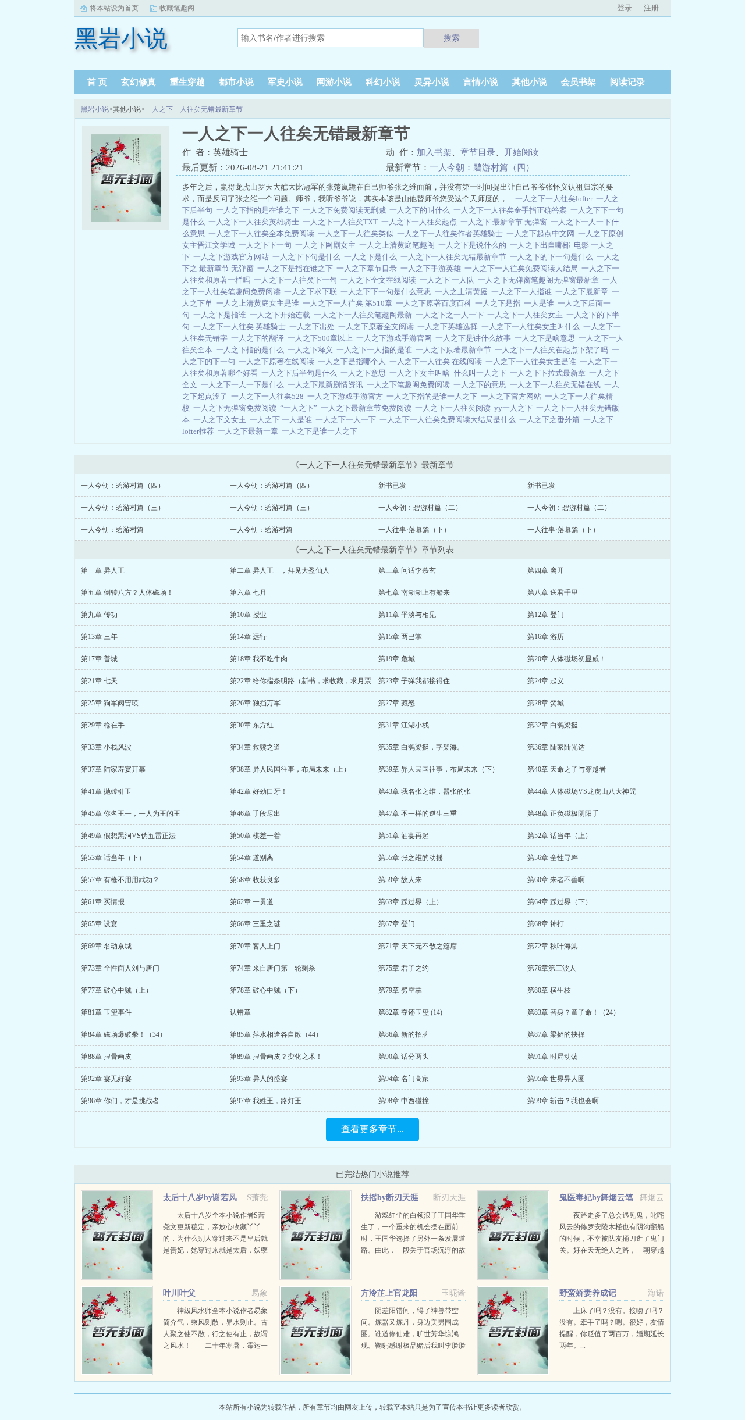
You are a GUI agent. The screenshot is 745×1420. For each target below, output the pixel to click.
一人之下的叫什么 (421, 210)
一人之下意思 (364, 373)
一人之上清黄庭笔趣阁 (398, 245)
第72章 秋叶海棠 (552, 946)
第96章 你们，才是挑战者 (120, 1101)
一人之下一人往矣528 (269, 396)
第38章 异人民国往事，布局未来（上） (290, 769)
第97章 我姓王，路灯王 (265, 1101)
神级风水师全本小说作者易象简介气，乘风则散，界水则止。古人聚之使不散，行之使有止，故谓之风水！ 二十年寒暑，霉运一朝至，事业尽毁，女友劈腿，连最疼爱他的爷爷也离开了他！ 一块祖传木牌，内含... (215, 1346)
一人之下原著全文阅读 (377, 326)
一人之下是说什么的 (474, 245)
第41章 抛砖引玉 (106, 791)
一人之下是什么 (372, 256)
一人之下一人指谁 (523, 291)
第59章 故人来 (400, 880)
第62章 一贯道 (252, 902)
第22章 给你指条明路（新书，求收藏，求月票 (300, 681)
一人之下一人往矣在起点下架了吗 (553, 349)
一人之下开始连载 (282, 315)
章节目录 (477, 152)
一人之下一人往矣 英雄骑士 (241, 326)
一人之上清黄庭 (463, 291)
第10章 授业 (248, 615)
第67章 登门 (396, 924)
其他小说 (529, 82)
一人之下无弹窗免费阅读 (236, 408)
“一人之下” (300, 408)
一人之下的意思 (481, 384)
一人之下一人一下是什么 (244, 384)
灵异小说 (431, 82)
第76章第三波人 (551, 968)
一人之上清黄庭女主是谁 (259, 303)
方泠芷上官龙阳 (389, 1293)
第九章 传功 (99, 615)
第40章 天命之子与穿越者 (566, 769)
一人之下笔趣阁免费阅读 (410, 384)
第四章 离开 (545, 570)
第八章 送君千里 (552, 592)
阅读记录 (627, 82)
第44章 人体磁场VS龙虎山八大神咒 (581, 791)
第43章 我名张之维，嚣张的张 (424, 791)
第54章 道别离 (252, 858)
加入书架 (434, 152)
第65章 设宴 (99, 924)
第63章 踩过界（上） (410, 902)
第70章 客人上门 (255, 946)
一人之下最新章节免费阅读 (368, 408)
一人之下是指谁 (221, 315)
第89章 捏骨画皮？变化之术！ (276, 1056)
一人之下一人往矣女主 (526, 315)
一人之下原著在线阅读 (278, 361)
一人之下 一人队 (449, 280)
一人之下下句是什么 (308, 256)
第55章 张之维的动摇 (410, 858)
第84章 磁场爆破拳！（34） (123, 1034)
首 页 (97, 82)
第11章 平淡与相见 (407, 615)
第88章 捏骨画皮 (106, 1056)
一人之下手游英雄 (432, 268)
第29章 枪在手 (103, 725)
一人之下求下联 (312, 291)
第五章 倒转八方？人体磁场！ (127, 592)
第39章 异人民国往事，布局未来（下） (438, 769)
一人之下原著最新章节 (455, 349)
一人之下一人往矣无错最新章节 (194, 109)
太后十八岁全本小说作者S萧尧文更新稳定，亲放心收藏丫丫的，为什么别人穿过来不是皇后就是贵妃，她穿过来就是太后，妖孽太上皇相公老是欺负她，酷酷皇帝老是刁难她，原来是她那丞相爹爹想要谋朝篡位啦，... (215, 1250)
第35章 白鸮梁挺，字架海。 (421, 747)
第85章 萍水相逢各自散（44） (276, 1034)
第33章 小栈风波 (106, 747)
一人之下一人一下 (347, 419)
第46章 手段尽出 (255, 813)
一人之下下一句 (267, 245)
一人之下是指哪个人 (353, 361)
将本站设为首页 (114, 8)
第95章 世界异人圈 (556, 1079)
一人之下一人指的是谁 (376, 349)
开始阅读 (521, 152)
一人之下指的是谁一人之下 (433, 396)
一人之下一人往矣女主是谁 (532, 361)
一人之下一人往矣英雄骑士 (255, 221)
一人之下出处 (313, 326)
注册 (651, 7)
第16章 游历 (545, 637)
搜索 (452, 37)
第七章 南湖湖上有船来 (414, 592)
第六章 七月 (248, 592)
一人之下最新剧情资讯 (327, 384)
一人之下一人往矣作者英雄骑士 (451, 233)
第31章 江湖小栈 (403, 725)
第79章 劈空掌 (400, 990)
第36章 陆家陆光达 (556, 747)
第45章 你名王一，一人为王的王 (130, 813)
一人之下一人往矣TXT (342, 221)
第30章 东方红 (252, 725)
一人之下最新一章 (250, 431)
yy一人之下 (515, 408)
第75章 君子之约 (403, 968)
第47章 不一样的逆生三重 (417, 813)
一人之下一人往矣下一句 (297, 280)
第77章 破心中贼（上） (116, 990)
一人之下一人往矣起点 (420, 221)
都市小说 (236, 82)
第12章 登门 (545, 615)
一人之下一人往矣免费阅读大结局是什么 (449, 419)
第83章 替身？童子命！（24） (573, 1012)
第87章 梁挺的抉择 (556, 1034)
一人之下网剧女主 (327, 245)
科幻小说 (383, 82)
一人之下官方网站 (513, 396)
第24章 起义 (545, 681)
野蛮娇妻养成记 (587, 1293)
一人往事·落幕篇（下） (414, 530)
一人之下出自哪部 (542, 245)
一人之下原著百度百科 (435, 303)
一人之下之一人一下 (451, 315)
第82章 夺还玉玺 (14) (410, 1012)
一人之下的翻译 (259, 338)
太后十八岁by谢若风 (200, 1197)
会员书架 (578, 82)
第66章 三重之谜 (255, 924)
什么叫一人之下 (481, 373)
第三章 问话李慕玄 (407, 570)
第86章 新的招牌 (403, 1034)
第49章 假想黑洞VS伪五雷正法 (128, 836)
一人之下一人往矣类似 (357, 233)
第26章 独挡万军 (255, 703)
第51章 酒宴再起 (403, 836)
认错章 (240, 1012)
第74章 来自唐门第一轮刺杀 (272, 968)
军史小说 (285, 82)
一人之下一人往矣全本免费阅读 (263, 233)
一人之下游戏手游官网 (395, 338)
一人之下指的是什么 (252, 349)
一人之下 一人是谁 (282, 419)
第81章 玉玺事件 (106, 1012)
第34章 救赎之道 (255, 747)
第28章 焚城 (545, 703)
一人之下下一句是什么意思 (387, 291)
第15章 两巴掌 (400, 637)
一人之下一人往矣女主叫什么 (532, 326)
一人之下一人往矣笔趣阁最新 (365, 315)
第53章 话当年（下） (113, 858)
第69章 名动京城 (106, 946)
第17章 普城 (99, 659)
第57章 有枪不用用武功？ (120, 880)
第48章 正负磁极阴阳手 (563, 813)
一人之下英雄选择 (449, 326)
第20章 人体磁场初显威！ (566, 659)
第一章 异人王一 (106, 570)
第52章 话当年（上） (559, 836)
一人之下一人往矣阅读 (454, 408)
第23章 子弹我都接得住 (414, 681)
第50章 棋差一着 (255, 836)
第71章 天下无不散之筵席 (417, 946)
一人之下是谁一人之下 (321, 431)
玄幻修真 (138, 82)
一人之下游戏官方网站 (232, 256)
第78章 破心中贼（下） (265, 990)
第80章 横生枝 (549, 990)
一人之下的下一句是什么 (553, 256)
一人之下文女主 (221, 419)
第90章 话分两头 (403, 1056)
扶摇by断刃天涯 (389, 1197)
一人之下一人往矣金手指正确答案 (511, 210)
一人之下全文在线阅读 (380, 280)
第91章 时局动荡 (552, 1056)
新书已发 (392, 485)
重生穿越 (187, 82)
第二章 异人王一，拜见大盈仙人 (279, 570)
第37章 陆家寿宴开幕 (113, 769)
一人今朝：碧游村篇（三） (123, 508)
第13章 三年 (99, 637)
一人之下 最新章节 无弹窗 (505, 221)
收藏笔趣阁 (176, 8)
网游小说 (334, 82)
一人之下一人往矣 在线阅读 (437, 361)
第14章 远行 (248, 637)
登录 (624, 7)
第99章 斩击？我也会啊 (563, 1101)
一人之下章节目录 (368, 268)
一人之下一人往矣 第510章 (349, 303)
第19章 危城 (396, 659)
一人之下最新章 (583, 291)
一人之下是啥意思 (547, 338)
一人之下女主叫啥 (421, 373)
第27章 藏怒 (396, 703)
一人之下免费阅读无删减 (346, 210)
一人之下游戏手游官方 (346, 396)
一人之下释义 (312, 349)
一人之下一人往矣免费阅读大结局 (522, 268)
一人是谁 (541, 303)
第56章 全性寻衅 (552, 858)
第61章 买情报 (103, 902)
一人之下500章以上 (322, 338)
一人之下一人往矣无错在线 (557, 384)
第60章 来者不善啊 (556, 880)
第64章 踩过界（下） (559, 902)
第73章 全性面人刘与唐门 (120, 968)
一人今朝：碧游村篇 (112, 530)
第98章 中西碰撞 (403, 1101)
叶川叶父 (179, 1293)
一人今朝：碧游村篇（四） (482, 167)
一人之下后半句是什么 (300, 373)
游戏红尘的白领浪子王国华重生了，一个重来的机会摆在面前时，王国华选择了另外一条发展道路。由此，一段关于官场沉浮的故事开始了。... (413, 1238)
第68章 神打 (545, 924)
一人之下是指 (499, 303)
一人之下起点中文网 (542, 233)
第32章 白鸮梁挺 (552, 725)
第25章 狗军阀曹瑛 (110, 703)
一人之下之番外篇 (551, 419)
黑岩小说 (95, 109)
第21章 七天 (99, 681)
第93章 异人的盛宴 (259, 1079)
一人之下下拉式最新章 (549, 373)
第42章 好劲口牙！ (259, 791)
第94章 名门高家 (403, 1079)
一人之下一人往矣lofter (555, 198)
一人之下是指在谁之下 (296, 268)
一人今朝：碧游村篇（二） (420, 508)
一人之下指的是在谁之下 (259, 210)
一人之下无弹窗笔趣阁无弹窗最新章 (540, 280)
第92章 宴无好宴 (106, 1079)
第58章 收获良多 (255, 880)
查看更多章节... (372, 1129)
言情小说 (480, 82)
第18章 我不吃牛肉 (259, 659)
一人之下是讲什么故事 (475, 338)
